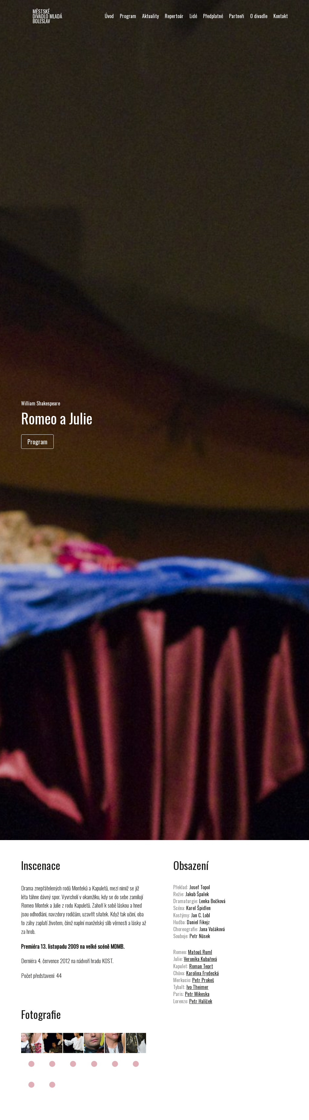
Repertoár (174, 16)
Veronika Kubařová (200, 959)
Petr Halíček (200, 1001)
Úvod (109, 16)
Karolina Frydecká (202, 973)
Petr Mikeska (197, 994)
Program (128, 16)
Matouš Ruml (200, 952)
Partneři (236, 16)
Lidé (193, 16)
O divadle (258, 16)
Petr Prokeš (203, 980)
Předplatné (213, 16)
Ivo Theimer (197, 987)
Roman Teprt (201, 966)
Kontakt (280, 16)
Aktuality (150, 16)
